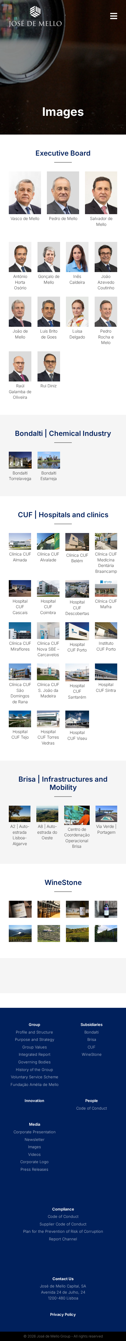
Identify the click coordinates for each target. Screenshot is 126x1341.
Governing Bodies (34, 1062)
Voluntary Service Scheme (34, 1077)
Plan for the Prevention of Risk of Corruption (63, 1231)
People (91, 1100)
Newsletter (35, 1139)
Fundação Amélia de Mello (35, 1084)
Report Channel (63, 1239)
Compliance (63, 1209)
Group (34, 1024)
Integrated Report (34, 1054)
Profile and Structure (34, 1032)
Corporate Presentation (34, 1132)
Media (34, 1124)
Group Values (34, 1047)
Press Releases (34, 1169)
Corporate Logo (34, 1162)
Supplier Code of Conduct (63, 1224)
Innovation (34, 1100)
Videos (34, 1154)
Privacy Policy (63, 1314)
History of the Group (34, 1069)
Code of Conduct (91, 1108)
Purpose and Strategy (34, 1039)
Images (34, 1147)
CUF (92, 1047)
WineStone (92, 1054)
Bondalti (91, 1032)
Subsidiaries (92, 1024)
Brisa (91, 1039)
